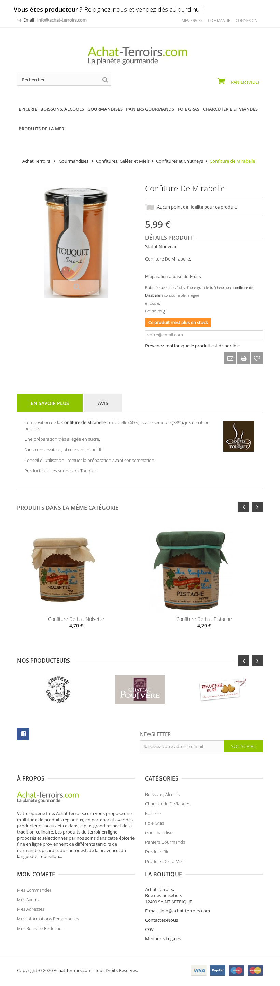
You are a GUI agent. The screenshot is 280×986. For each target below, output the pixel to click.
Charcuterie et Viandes (167, 804)
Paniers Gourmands (165, 842)
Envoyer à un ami (230, 358)
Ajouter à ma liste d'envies (257, 358)
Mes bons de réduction (41, 928)
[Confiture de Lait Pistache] (204, 570)
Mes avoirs (28, 899)
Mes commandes (34, 890)
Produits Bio (157, 852)
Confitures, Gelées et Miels (123, 161)
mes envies (192, 20)
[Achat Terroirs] (140, 56)
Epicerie (153, 813)
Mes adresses (30, 909)
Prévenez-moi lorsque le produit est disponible (192, 346)
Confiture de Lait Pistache (204, 619)
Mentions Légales (163, 938)
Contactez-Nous (161, 920)
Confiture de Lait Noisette (76, 619)
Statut (151, 246)
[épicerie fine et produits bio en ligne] (51, 797)
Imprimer (243, 358)
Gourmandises (74, 161)
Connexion (246, 20)
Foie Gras (154, 823)
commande (219, 20)
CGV (149, 929)
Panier (244, 82)
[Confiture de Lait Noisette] (75, 570)
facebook (23, 734)
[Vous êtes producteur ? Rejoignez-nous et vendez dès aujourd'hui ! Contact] (3, 2)
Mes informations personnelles (48, 919)
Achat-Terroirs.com (73, 970)
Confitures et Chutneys (179, 161)
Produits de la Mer (164, 861)
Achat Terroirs (36, 161)
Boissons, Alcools (162, 794)
